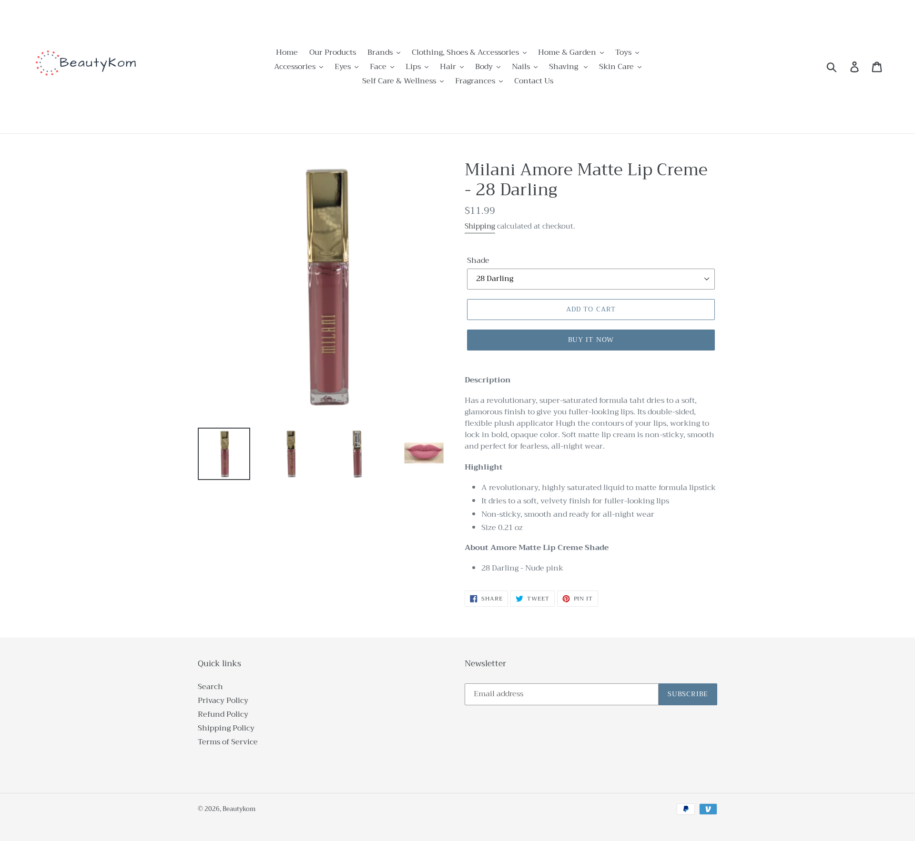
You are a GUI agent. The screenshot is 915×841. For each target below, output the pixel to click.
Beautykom (239, 808)
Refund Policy (223, 714)
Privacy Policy (223, 700)
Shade (478, 260)
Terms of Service (228, 742)
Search (210, 686)
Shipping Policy (226, 728)
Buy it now (591, 339)
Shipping (480, 226)
